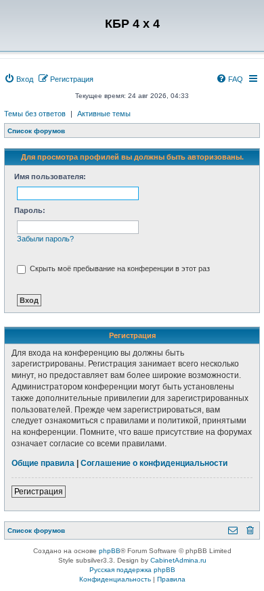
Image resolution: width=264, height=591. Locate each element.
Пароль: (29, 210)
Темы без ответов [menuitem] (35, 114)
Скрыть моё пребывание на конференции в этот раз (119, 268)
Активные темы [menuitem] (104, 114)
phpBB (109, 550)
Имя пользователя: (50, 176)
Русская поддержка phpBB (132, 569)
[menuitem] (18, 79)
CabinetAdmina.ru (178, 560)
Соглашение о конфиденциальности (154, 463)
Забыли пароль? (45, 239)
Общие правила (43, 463)
